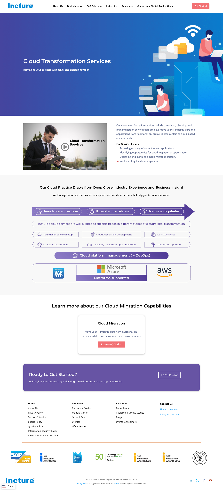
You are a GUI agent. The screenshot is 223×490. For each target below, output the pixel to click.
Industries (111, 6)
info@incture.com (170, 414)
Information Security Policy (42, 430)
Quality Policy (35, 426)
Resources (127, 6)
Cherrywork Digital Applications (155, 6)
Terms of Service (37, 417)
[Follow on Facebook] (204, 480)
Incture (116, 483)
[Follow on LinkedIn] (190, 480)
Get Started (200, 6)
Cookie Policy (35, 421)
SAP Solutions (94, 6)
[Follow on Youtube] (210, 480)
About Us (58, 6)
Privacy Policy (35, 412)
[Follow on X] (197, 480)
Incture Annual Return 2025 (43, 435)
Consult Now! (169, 375)
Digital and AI (74, 6)
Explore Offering (111, 344)
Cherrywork (81, 483)
